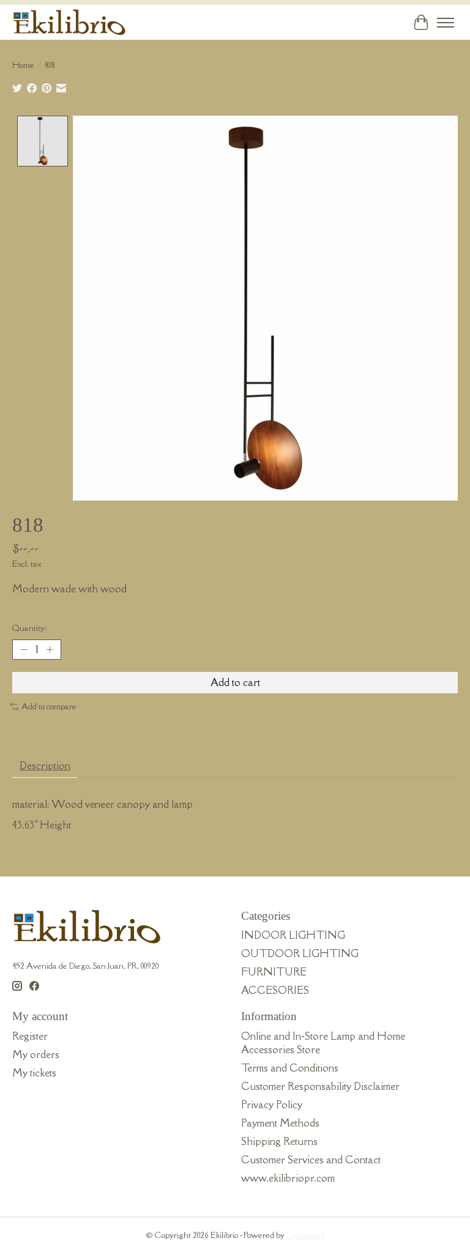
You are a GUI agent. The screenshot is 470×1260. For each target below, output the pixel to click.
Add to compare (48, 706)
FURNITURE (274, 972)
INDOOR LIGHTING (293, 935)
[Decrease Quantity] (24, 650)
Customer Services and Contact (311, 1159)
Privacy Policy (271, 1104)
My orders (35, 1054)
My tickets (34, 1072)
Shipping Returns (279, 1141)
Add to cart (235, 682)
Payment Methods (280, 1123)
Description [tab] (45, 765)
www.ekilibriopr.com (288, 1178)
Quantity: (29, 627)
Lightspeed (305, 1234)
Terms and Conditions (289, 1068)
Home (23, 64)
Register (30, 1036)
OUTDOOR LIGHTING (300, 953)
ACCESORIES (275, 990)
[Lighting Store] (69, 22)
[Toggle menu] (445, 22)
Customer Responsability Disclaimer (320, 1086)
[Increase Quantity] (50, 650)
